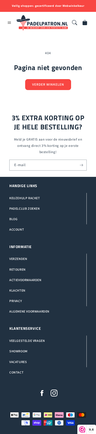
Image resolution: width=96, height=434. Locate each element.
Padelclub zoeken (24, 208)
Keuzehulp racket (24, 198)
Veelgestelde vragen (27, 341)
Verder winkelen (48, 84)
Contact (16, 372)
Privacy (15, 301)
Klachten (17, 290)
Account (16, 229)
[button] (9, 22)
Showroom (18, 351)
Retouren (17, 269)
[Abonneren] (81, 165)
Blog (13, 219)
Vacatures (18, 362)
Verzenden (18, 259)
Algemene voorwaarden (29, 311)
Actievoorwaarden (25, 280)
